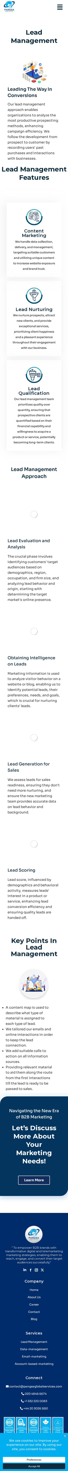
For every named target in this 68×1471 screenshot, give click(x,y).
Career (34, 1304)
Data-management (34, 1349)
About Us (34, 1297)
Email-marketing (34, 1356)
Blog (34, 1319)
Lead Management (34, 1342)
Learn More (34, 1180)
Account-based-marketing (34, 1364)
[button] (60, 7)
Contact (34, 1312)
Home (34, 1290)
